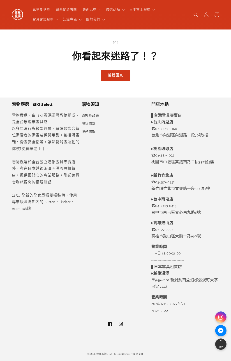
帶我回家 (115, 75)
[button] (91, 10)
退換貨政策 (90, 115)
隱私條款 (89, 123)
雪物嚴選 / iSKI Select (108, 354)
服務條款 (89, 132)
